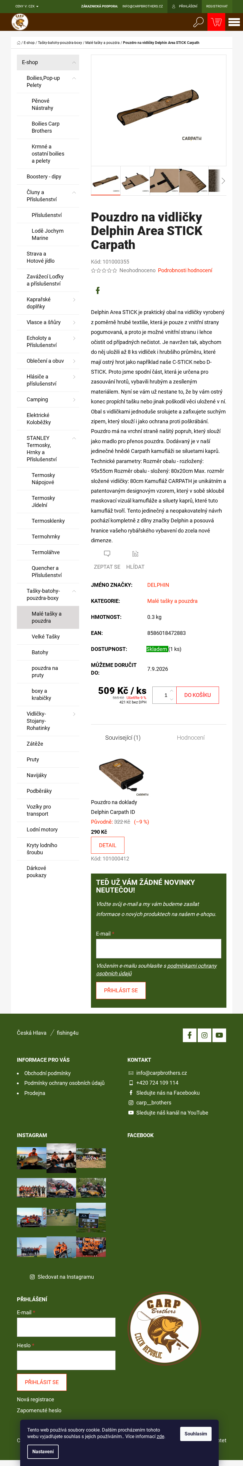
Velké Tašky (46, 636)
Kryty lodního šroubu (42, 848)
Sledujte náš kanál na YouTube (172, 1113)
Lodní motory (42, 829)
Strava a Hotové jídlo (41, 257)
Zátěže (35, 744)
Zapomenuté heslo (39, 1410)
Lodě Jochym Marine (48, 234)
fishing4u (68, 1033)
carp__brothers (153, 1102)
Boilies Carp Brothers (46, 127)
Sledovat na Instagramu (66, 1277)
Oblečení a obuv (45, 361)
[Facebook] (98, 290)
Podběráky (39, 791)
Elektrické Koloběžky (39, 418)
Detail (107, 845)
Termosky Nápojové (43, 478)
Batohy (40, 652)
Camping (37, 399)
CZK (32, 6)
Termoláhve (46, 552)
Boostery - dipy (44, 176)
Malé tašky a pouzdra (47, 617)
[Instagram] (204, 1035)
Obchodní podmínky (47, 1073)
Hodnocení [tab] (190, 737)
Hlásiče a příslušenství (41, 380)
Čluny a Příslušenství (42, 195)
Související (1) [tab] (123, 737)
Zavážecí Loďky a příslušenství (45, 280)
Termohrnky (46, 536)
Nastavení (43, 1451)
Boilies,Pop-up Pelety (43, 81)
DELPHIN (158, 585)
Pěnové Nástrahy (42, 104)
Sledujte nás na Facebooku (168, 1093)
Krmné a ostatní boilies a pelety (48, 153)
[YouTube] (219, 1035)
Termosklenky (48, 521)
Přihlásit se (121, 990)
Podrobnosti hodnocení (185, 270)
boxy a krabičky (41, 694)
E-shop (30, 62)
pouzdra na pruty (45, 671)
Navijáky (37, 775)
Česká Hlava (32, 1033)
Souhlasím (196, 1434)
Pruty (33, 759)
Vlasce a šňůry (44, 322)
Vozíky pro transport (39, 810)
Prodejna (34, 1093)
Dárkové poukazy (37, 871)
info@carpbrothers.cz (161, 1073)
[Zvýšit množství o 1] (172, 691)
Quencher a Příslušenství (47, 571)
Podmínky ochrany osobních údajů (64, 1083)
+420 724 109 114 (157, 1083)
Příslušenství (47, 215)
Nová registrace (35, 1399)
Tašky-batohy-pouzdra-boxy (43, 594)
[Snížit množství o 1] (172, 699)
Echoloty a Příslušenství (42, 341)
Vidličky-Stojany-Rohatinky (38, 721)
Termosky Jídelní (43, 501)
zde (160, 1436)
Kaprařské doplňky (39, 303)
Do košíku (197, 695)
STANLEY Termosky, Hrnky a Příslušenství (42, 448)
